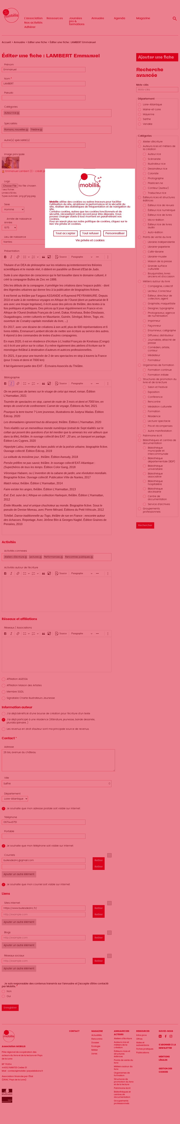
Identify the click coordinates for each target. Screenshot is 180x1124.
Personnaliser (115, 233)
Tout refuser (90, 233)
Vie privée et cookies (90, 240)
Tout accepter (65, 233)
